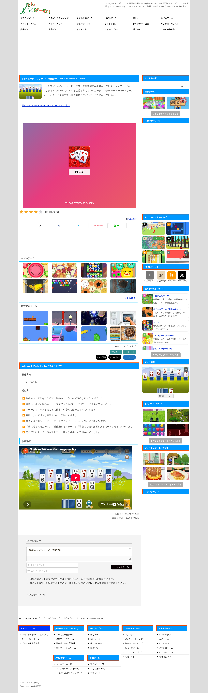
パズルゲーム (111, 18)
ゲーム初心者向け (169, 29)
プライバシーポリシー (31, 639)
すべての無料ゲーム (65, 634)
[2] (26, 212)
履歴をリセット (165, 396)
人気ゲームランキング (58, 18)
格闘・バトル (131, 657)
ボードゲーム (129, 352)
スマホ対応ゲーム (85, 18)
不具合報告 (132, 219)
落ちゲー (94, 634)
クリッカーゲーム (98, 669)
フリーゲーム (129, 357)
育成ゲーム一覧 (97, 664)
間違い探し (95, 648)
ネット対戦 (82, 29)
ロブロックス (131, 634)
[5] (40, 212)
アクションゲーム (28, 24)
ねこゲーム (164, 639)
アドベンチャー (55, 24)
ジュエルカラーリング (163, 349)
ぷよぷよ (157, 322)
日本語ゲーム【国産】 (66, 643)
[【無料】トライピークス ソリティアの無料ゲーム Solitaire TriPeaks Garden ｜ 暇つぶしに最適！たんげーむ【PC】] (165, 380)
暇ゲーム (137, 29)
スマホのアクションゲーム (71, 673)
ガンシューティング (134, 639)
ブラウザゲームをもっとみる (165, 114)
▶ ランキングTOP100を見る (166, 355)
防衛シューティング (134, 643)
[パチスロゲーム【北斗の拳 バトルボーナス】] (147, 312)
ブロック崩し (111, 24)
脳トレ (136, 18)
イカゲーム (164, 643)
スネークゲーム (112, 29)
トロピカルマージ (161, 296)
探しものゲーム (97, 643)
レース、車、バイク (134, 652)
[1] (21, 212)
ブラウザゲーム (27, 18)
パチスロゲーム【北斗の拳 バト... (168, 309)
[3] (31, 212)
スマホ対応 (101, 357)
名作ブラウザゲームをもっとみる (165, 441)
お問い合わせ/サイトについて (35, 634)
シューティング (84, 24)
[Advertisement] (104, 53)
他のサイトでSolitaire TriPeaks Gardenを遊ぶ (46, 105)
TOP (29, 618)
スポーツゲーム (132, 648)
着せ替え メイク (166, 657)
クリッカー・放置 (141, 24)
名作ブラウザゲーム (65, 639)
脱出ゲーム (53, 29)
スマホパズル (115, 357)
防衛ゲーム (25, 29)
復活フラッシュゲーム (66, 648)
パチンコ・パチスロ (170, 24)
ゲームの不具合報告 (30, 643)
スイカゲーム (167, 18)
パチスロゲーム (166, 652)
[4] (36, 212)
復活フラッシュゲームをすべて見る (165, 484)
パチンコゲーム (166, 648)
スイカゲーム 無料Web (163, 335)
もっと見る (130, 297)
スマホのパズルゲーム (69, 669)
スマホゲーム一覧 (64, 664)
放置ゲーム (95, 673)
